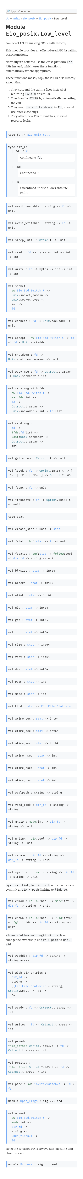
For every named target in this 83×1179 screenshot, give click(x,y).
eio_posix (29, 18)
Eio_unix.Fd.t (38, 134)
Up (7, 18)
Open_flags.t (22, 1136)
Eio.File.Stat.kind (56, 706)
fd (27, 151)
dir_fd (18, 558)
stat (56, 529)
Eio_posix (44, 18)
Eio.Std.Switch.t (31, 290)
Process (26, 1164)
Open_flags (29, 1101)
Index (16, 18)
